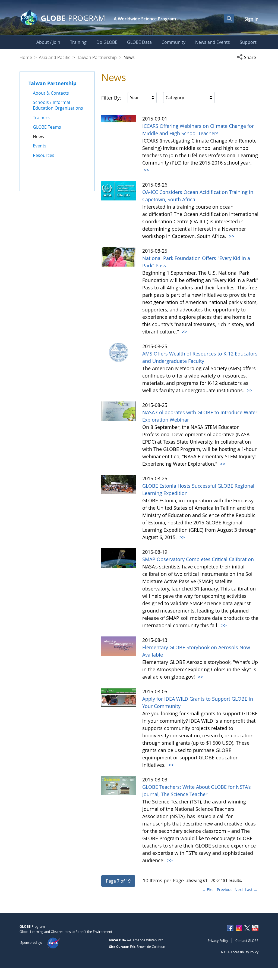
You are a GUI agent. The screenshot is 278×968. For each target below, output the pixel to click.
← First (208, 889)
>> (145, 170)
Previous (224, 889)
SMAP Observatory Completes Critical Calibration (198, 559)
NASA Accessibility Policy (239, 952)
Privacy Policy (218, 940)
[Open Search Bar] (229, 18)
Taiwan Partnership (97, 57)
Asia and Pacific (54, 57)
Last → (251, 889)
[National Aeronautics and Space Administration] (53, 942)
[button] (247, 57)
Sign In (251, 19)
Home (26, 57)
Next (239, 889)
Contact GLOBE (246, 940)
